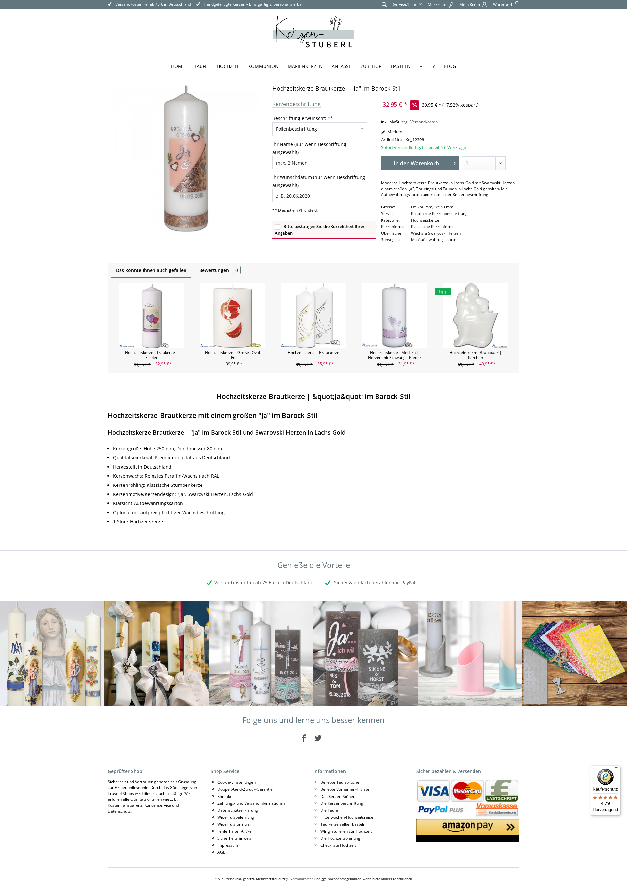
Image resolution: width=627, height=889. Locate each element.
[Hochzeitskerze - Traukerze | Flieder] (151, 315)
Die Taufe (329, 810)
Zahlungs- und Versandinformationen (251, 803)
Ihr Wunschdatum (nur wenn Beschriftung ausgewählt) (318, 181)
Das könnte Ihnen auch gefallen (151, 270)
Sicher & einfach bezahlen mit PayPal (374, 582)
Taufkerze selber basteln (342, 824)
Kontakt (224, 796)
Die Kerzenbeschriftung (341, 803)
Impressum (227, 845)
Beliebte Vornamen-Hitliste (344, 789)
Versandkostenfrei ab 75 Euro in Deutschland (264, 582)
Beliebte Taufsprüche (339, 782)
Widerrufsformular (234, 824)
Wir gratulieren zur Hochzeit (346, 831)
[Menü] (616, 769)
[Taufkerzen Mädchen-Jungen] (261, 653)
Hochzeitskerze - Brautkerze (313, 352)
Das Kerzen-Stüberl (338, 796)
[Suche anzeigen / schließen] (384, 4)
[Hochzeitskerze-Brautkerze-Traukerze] (366, 653)
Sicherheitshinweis (234, 838)
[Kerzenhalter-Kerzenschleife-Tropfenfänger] (470, 653)
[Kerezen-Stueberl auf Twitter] (318, 738)
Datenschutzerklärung (237, 810)
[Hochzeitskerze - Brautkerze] (313, 315)
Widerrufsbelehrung (235, 817)
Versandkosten (302, 878)
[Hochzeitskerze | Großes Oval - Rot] (232, 315)
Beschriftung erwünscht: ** (302, 118)
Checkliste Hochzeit (338, 845)
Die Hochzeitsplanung (340, 838)
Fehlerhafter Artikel (235, 831)
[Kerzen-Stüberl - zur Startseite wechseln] (313, 32)
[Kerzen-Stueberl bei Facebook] (304, 738)
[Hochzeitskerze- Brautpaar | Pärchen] (475, 315)
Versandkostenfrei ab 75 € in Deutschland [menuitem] (152, 4)
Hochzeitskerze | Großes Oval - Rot (232, 355)
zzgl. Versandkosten (419, 121)
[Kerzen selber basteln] (574, 653)
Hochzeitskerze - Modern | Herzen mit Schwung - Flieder (394, 355)
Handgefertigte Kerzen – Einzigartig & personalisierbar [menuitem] (253, 4)
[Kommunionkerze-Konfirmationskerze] (156, 653)
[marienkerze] (52, 653)
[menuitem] (384, 4)
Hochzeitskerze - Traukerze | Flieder (151, 355)
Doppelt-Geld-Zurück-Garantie (245, 789)
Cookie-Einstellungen (236, 782)
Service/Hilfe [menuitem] (405, 4)
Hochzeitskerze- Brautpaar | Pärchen (475, 355)
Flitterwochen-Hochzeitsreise (346, 817)
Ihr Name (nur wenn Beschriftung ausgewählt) (309, 148)
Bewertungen (218, 270)
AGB (221, 852)
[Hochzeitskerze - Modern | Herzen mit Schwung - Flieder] (394, 315)
